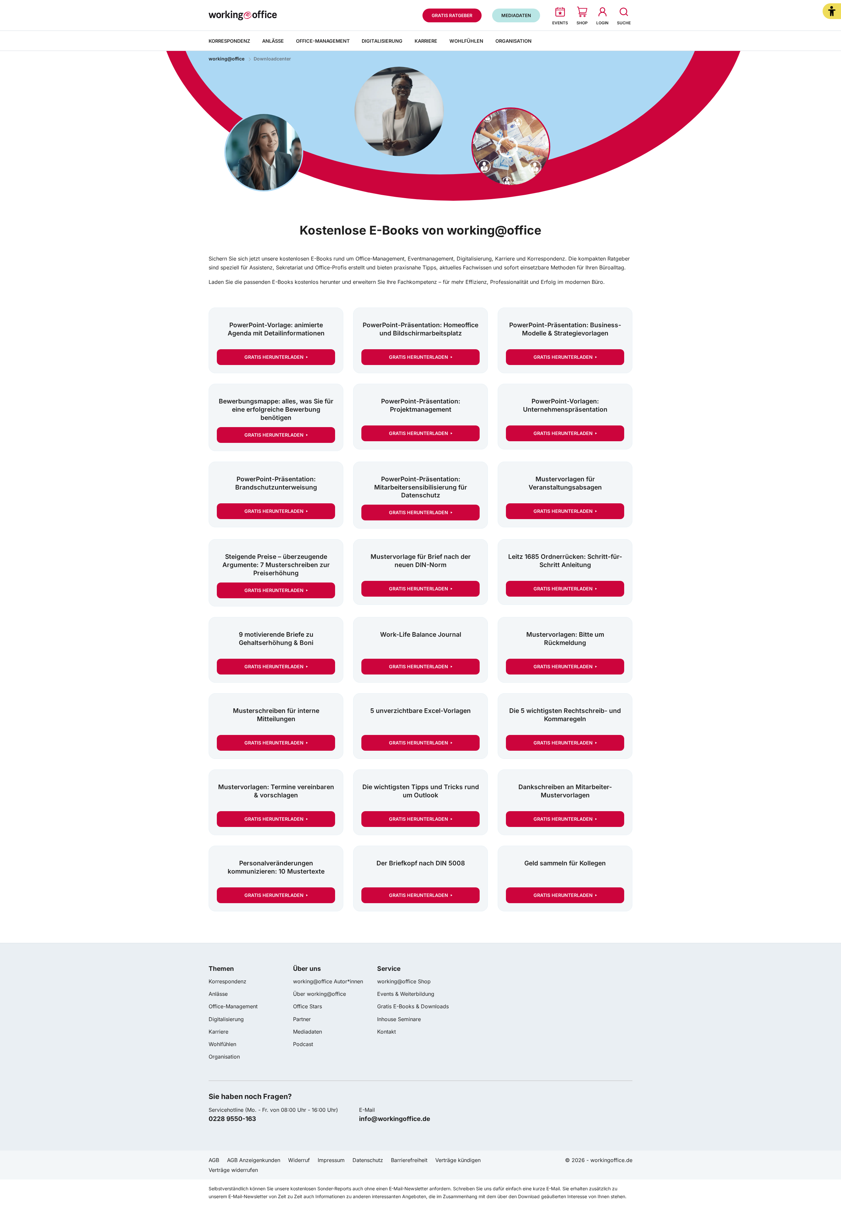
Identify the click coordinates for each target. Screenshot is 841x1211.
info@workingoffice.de (394, 1119)
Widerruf (299, 1160)
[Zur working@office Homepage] (243, 15)
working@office (226, 58)
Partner (302, 1019)
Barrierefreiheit (409, 1160)
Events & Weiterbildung (405, 994)
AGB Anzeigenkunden (253, 1160)
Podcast (303, 1044)
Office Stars (307, 1006)
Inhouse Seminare (399, 1019)
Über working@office (319, 994)
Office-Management (323, 41)
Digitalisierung (382, 41)
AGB (214, 1160)
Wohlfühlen (466, 41)
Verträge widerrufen (233, 1170)
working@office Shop (404, 981)
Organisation (513, 41)
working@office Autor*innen (328, 981)
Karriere (426, 41)
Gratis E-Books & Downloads (413, 1006)
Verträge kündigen (458, 1160)
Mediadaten (307, 1031)
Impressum (331, 1160)
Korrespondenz (229, 41)
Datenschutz (367, 1160)
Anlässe (273, 41)
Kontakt (386, 1031)
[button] (832, 11)
